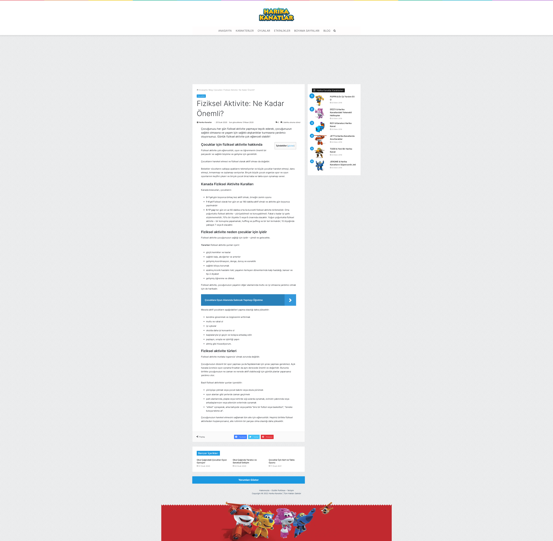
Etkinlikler (282, 30)
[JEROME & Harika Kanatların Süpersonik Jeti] (320, 165)
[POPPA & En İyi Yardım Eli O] (320, 100)
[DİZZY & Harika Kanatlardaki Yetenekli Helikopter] (320, 113)
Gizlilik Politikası (278, 490)
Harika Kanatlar (205, 122)
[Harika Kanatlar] (276, 13)
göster (291, 146)
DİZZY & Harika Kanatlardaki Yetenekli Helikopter (341, 112)
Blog (326, 30)
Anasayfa (225, 30)
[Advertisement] (276, 59)
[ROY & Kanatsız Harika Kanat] (320, 127)
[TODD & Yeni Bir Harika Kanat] (320, 152)
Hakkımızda (264, 490)
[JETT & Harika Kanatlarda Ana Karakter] (320, 140)
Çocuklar (218, 90)
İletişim (291, 490)
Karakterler (245, 30)
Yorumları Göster (248, 479)
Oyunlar (264, 30)
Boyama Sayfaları (306, 30)
